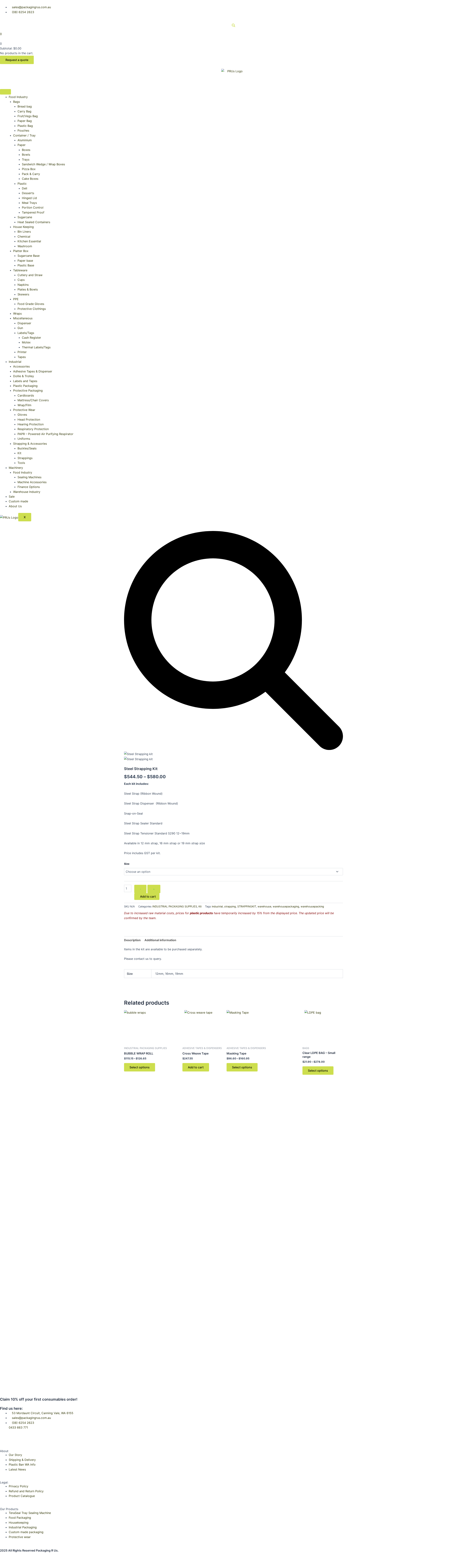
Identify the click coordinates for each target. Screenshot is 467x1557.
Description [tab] (132, 940)
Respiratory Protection (33, 429)
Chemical (24, 236)
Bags (16, 101)
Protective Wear (24, 410)
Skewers (23, 294)
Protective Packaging (28, 390)
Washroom (25, 246)
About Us (15, 506)
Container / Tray (24, 135)
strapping (230, 906)
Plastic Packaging (25, 386)
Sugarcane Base (29, 255)
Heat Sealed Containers (34, 222)
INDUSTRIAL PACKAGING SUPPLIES (174, 906)
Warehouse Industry (26, 492)
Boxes (26, 150)
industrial (217, 906)
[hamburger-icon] (5, 92)
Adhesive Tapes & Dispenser (32, 371)
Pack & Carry (31, 174)
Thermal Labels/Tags (36, 347)
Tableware (20, 270)
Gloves (22, 414)
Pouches (23, 130)
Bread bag (25, 106)
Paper (22, 145)
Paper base (25, 260)
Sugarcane (25, 217)
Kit (19, 453)
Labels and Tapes (25, 381)
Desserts (28, 193)
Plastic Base (26, 265)
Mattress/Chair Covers (33, 400)
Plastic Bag (25, 126)
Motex (26, 342)
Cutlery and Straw (30, 275)
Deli (24, 188)
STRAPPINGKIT (246, 906)
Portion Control (32, 207)
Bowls (26, 154)
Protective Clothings (32, 309)
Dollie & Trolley (23, 376)
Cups (21, 280)
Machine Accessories (32, 482)
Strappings (25, 458)
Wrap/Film (24, 405)
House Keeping (23, 227)
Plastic (22, 183)
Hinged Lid (29, 198)
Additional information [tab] (160, 940)
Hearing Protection (31, 424)
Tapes (22, 357)
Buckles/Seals (27, 448)
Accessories (21, 366)
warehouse (264, 906)
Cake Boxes (30, 178)
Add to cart (148, 896)
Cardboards (26, 395)
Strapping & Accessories (30, 443)
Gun (20, 328)
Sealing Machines (29, 477)
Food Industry (18, 97)
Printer (22, 352)
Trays (25, 159)
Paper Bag (25, 121)
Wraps (17, 313)
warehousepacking (312, 906)
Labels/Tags (26, 333)
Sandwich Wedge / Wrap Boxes (43, 164)
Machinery (16, 467)
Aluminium (25, 140)
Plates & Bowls (28, 289)
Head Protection (29, 419)
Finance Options (29, 487)
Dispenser (24, 323)
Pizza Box (29, 169)
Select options (140, 1067)
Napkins (23, 284)
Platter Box (20, 251)
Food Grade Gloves (31, 304)
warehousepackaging (286, 906)
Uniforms (24, 438)
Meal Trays (29, 203)
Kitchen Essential (29, 241)
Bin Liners (24, 231)
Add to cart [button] (196, 1067)
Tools (21, 463)
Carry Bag (24, 111)
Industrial (15, 361)
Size (126, 863)
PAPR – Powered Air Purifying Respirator (45, 434)
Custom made (18, 501)
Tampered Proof (33, 212)
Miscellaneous (22, 318)
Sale (12, 496)
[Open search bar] (233, 25)
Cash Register (31, 337)
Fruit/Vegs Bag (28, 116)
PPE (16, 299)
